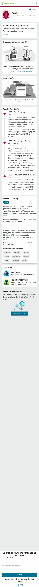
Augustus (16, 260)
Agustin (6, 260)
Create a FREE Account (23, 71)
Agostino (17, 252)
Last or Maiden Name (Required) (12, 566)
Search (19, 575)
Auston (6, 256)
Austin (6, 202)
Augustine (7, 252)
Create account (19, 313)
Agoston (26, 252)
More (5, 34)
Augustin (26, 256)
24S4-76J (32, 16)
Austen (24, 260)
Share (34, 9)
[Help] (33, 3)
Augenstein (16, 256)
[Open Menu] (37, 3)
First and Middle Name (8, 558)
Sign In (9, 71)
